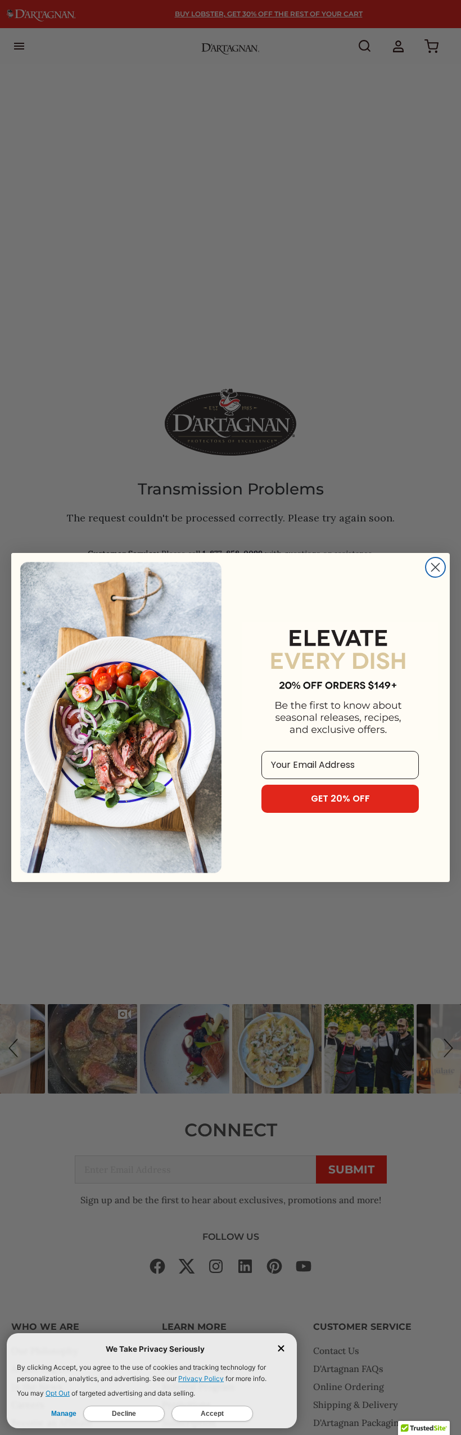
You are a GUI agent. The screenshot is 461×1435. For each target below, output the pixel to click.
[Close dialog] (435, 567)
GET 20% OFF (340, 798)
